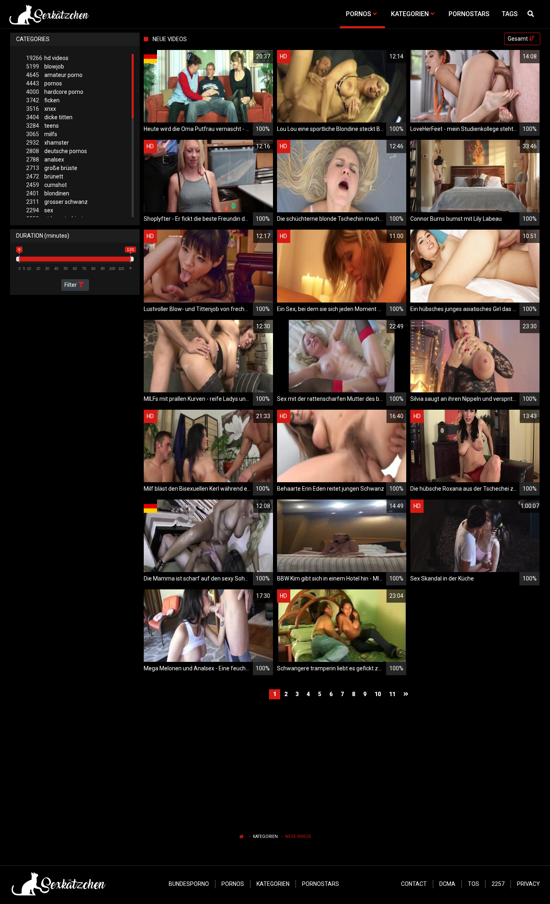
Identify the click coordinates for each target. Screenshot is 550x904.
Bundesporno (189, 884)
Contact (414, 884)
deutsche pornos (56, 151)
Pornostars (320, 884)
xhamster (47, 142)
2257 (498, 884)
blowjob (45, 66)
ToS (473, 884)
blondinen (47, 193)
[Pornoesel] (49, 14)
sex (39, 210)
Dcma (447, 884)
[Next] (406, 694)
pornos (44, 83)
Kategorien (265, 836)
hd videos (47, 58)
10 (377, 694)
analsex (45, 159)
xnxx (41, 109)
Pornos (232, 884)
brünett (44, 176)
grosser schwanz (57, 202)
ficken (43, 100)
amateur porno (54, 75)
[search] (532, 14)
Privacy (528, 884)
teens (42, 125)
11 (392, 694)
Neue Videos (298, 836)
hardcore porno (54, 92)
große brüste (51, 168)
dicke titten (49, 117)
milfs (41, 134)
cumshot (46, 185)
